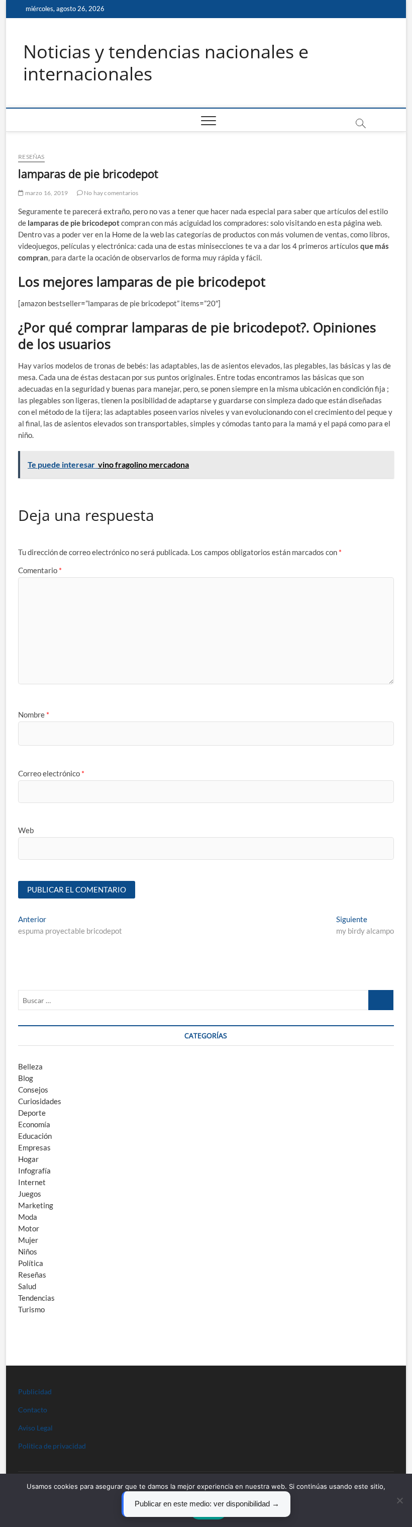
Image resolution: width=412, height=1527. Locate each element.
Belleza (30, 1066)
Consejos (33, 1089)
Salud (27, 1286)
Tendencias (36, 1297)
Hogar (28, 1158)
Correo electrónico (51, 773)
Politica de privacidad (52, 1446)
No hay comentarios (111, 193)
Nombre (33, 714)
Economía (34, 1124)
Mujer (28, 1239)
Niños (27, 1251)
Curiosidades (39, 1101)
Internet (32, 1182)
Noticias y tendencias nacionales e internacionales (165, 63)
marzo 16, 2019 (46, 193)
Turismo (31, 1309)
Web (26, 830)
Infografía (34, 1170)
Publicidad (35, 1391)
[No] (399, 1500)
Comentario (40, 570)
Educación (35, 1135)
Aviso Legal (35, 1427)
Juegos (29, 1193)
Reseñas (31, 156)
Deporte (32, 1112)
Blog (25, 1078)
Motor (28, 1228)
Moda (27, 1216)
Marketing (35, 1205)
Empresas (34, 1147)
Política (30, 1263)
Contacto (32, 1409)
